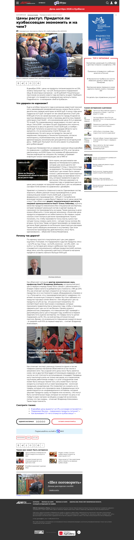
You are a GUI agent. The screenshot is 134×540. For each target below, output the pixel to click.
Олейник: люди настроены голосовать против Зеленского (103, 179)
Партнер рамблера (51, 532)
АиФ (64, 78)
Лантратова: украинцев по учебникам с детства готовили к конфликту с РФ (101, 64)
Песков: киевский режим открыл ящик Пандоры (103, 165)
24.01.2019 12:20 (21, 15)
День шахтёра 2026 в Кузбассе (67, 9)
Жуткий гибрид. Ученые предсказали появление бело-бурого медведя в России (105, 139)
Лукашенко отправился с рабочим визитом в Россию (101, 72)
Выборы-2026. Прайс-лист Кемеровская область (85, 502)
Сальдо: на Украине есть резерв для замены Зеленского (104, 158)
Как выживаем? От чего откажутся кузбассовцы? (52, 413)
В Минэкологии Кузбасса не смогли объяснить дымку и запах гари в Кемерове (101, 80)
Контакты (36, 502)
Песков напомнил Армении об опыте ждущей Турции (105, 186)
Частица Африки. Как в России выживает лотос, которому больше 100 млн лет (104, 119)
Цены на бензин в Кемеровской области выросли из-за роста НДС (35, 454)
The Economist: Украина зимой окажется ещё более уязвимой (103, 172)
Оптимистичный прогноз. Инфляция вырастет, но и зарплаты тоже (49, 351)
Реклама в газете (61, 502)
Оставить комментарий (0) (67, 421)
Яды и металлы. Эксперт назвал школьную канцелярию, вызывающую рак (103, 146)
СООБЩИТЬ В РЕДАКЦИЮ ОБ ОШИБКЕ (44, 504)
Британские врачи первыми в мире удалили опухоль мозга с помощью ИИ (101, 89)
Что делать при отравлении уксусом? (101, 97)
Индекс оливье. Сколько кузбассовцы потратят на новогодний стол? (66, 454)
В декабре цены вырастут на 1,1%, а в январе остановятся (56, 409)
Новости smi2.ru (23, 495)
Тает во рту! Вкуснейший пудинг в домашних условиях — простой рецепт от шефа (104, 112)
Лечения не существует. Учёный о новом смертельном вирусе (104, 125)
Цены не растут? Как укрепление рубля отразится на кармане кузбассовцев (69, 461)
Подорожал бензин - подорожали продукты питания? (54, 411)
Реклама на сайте (47, 502)
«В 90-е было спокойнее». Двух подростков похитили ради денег (104, 132)
